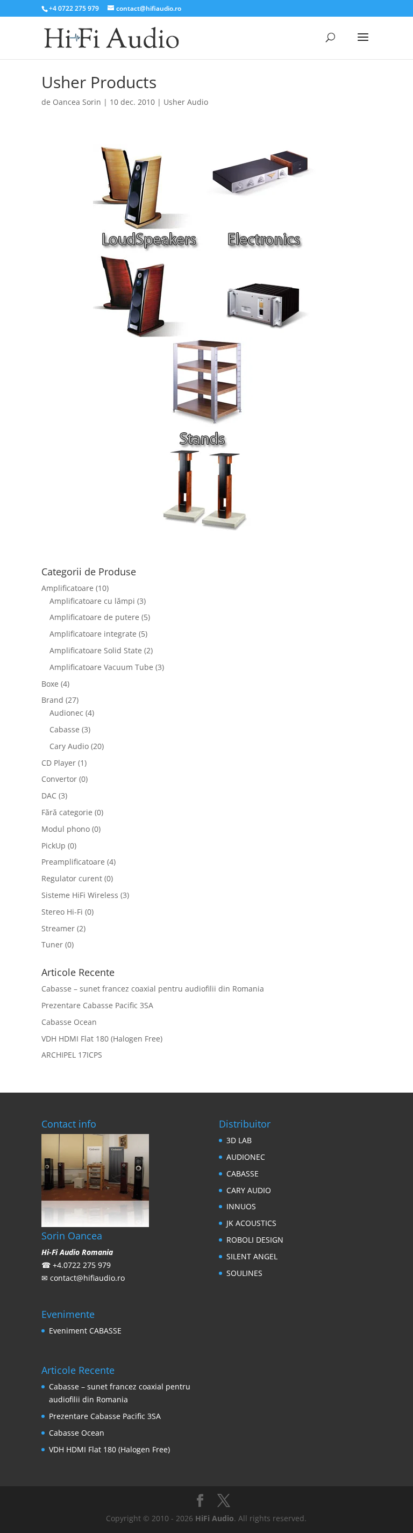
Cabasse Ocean (69, 1022)
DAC (48, 795)
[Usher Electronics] (263, 330)
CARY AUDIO (248, 1190)
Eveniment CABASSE (85, 1330)
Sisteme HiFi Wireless (79, 895)
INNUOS (241, 1206)
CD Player (58, 763)
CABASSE (242, 1173)
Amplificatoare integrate (93, 634)
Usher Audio (185, 102)
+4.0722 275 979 (82, 1265)
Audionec (66, 713)
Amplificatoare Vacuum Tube (101, 667)
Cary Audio (69, 746)
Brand (52, 700)
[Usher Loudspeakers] (149, 330)
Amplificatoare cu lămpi (92, 601)
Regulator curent (71, 878)
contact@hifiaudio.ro (87, 1278)
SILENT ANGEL (251, 1256)
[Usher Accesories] (206, 524)
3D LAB (239, 1140)
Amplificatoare (67, 588)
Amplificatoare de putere (94, 617)
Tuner (52, 944)
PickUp (53, 845)
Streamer (58, 928)
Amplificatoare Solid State (95, 650)
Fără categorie (66, 812)
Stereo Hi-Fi (62, 912)
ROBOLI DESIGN (254, 1240)
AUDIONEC (245, 1157)
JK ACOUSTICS (251, 1223)
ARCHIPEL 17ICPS (71, 1055)
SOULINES (244, 1273)
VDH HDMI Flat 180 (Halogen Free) (101, 1038)
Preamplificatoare (73, 862)
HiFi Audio (214, 1518)
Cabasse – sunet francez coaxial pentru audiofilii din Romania (152, 988)
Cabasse (64, 729)
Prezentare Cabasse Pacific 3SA (97, 1005)
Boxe (50, 684)
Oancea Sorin (77, 102)
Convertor (59, 779)
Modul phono (65, 829)
